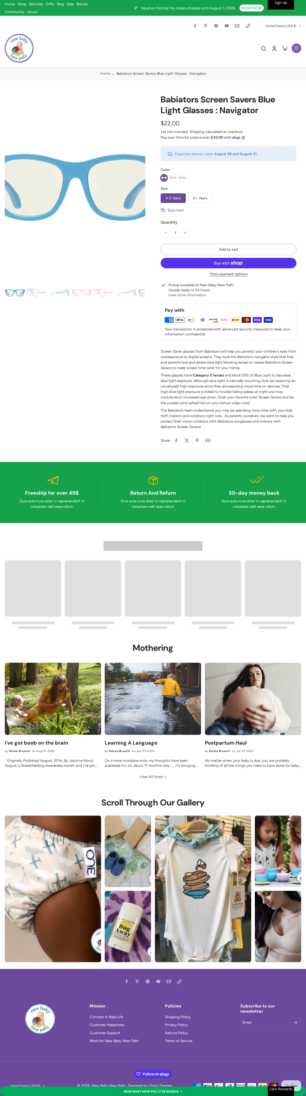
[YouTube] (226, 26)
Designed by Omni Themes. (150, 1085)
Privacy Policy (176, 1024)
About (32, 12)
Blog (60, 4)
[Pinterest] (205, 26)
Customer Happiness (107, 1024)
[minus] (165, 232)
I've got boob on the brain (36, 743)
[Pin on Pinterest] (197, 440)
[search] (263, 48)
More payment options (228, 274)
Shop (22, 4)
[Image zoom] (75, 187)
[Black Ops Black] (182, 178)
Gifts (50, 4)
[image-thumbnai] (15, 293)
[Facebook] (195, 26)
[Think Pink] (173, 178)
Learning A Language (131, 743)
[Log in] (274, 48)
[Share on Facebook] (176, 440)
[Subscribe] (295, 1022)
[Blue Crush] (164, 178)
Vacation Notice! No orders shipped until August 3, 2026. (189, 8)
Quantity (169, 222)
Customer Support (105, 1033)
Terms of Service (178, 1040)
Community (14, 12)
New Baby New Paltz (109, 1085)
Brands (82, 4)
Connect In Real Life (106, 1017)
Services (36, 4)
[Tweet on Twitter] (186, 440)
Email (247, 1022)
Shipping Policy (178, 1017)
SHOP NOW (251, 8)
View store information (187, 295)
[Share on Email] (207, 440)
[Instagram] (216, 26)
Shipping (197, 131)
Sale (70, 4)
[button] (153, 1091)
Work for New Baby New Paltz (114, 1040)
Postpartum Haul (226, 743)
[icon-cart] (284, 48)
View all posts (151, 776)
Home (10, 4)
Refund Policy (176, 1033)
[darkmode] (296, 48)
